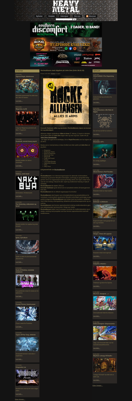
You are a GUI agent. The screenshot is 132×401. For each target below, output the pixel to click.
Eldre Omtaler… (98, 385)
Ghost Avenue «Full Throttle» (103, 172)
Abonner (92, 16)
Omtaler (51, 16)
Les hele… (19, 101)
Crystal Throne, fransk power (25, 304)
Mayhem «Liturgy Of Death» (102, 355)
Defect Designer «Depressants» (104, 323)
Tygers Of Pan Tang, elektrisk (26, 334)
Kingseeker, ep (21, 367)
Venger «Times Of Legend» (102, 234)
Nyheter (39, 16)
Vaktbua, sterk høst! (22, 174)
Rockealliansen (59, 169)
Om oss (77, 16)
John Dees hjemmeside (49, 137)
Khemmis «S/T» (98, 142)
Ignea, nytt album (21, 237)
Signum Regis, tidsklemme (25, 76)
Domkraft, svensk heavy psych (26, 141)
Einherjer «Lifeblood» (100, 202)
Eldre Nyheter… (20, 399)
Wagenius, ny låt (21, 109)
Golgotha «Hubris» (99, 264)
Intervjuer (64, 16)
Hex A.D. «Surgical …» (101, 293)
